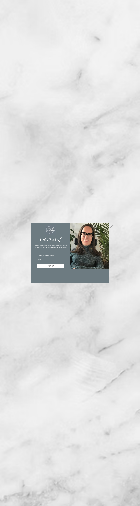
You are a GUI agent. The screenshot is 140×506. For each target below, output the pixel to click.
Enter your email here (46, 256)
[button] (111, 226)
